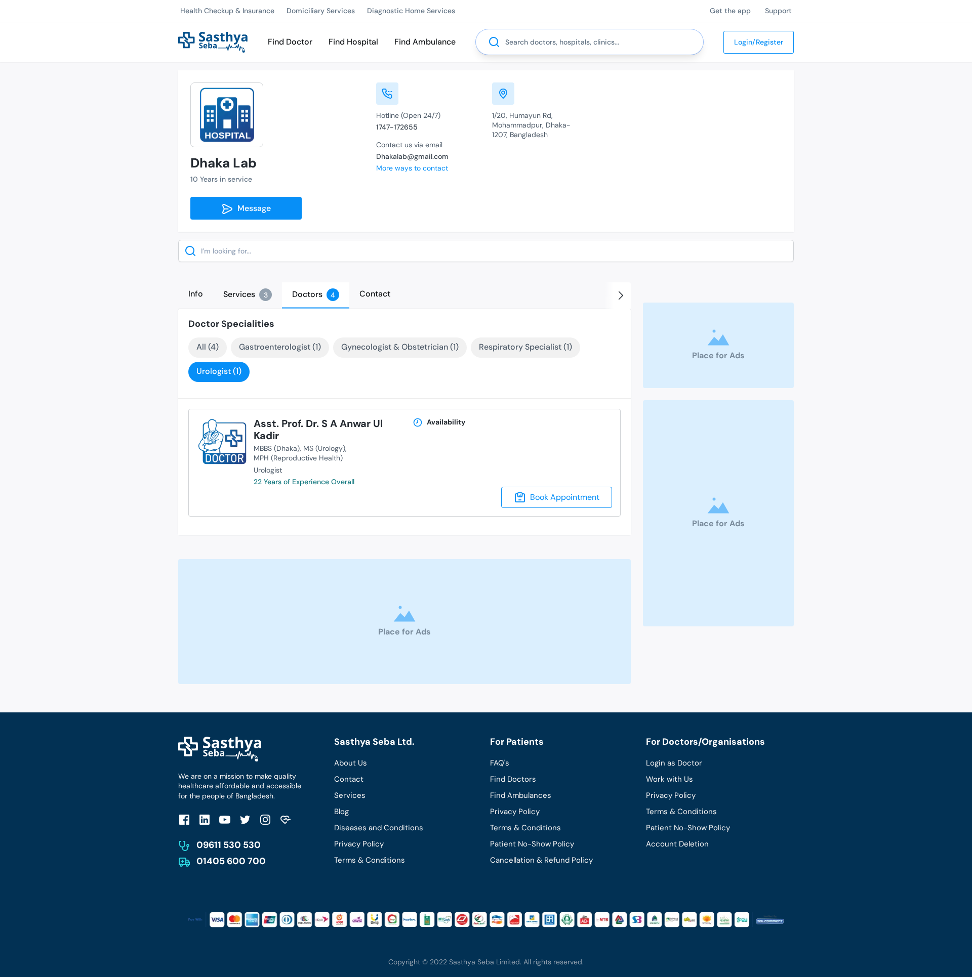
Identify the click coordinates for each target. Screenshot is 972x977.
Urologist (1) (218, 371)
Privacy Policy (359, 844)
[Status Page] (285, 819)
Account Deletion (677, 844)
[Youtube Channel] (225, 819)
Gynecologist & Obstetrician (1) (400, 347)
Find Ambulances (520, 795)
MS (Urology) (324, 448)
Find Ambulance (425, 41)
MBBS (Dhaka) (277, 448)
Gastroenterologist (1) (280, 347)
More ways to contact (412, 168)
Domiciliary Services (321, 10)
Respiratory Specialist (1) (525, 347)
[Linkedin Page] (204, 819)
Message (252, 208)
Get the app (730, 10)
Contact (348, 779)
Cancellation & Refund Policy (541, 860)
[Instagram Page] (265, 819)
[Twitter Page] (245, 819)
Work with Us (669, 779)
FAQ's (499, 763)
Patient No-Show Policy (532, 844)
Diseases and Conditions (378, 828)
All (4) (207, 347)
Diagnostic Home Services (411, 10)
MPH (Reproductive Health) (298, 457)
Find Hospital (353, 41)
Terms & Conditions (369, 860)
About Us (350, 763)
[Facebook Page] (184, 819)
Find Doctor (290, 41)
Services (350, 795)
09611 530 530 (228, 845)
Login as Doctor (674, 763)
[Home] (213, 41)
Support (778, 10)
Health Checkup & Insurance (227, 10)
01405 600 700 (231, 861)
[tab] (195, 294)
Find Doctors (513, 779)
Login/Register (758, 42)
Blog (341, 811)
